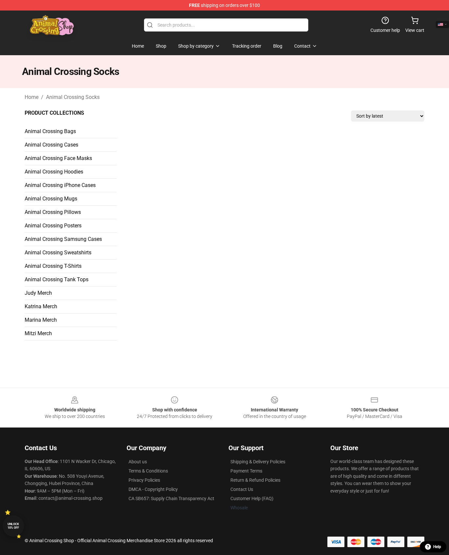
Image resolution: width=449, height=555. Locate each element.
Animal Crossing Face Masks (58, 158)
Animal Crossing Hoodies (54, 172)
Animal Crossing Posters (53, 225)
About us (138, 461)
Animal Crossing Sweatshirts (58, 252)
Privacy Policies (144, 480)
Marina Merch (41, 320)
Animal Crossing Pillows (53, 212)
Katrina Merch (41, 306)
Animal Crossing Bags (50, 131)
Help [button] (437, 546)
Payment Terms (246, 471)
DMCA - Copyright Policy (153, 489)
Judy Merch (38, 293)
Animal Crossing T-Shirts (53, 266)
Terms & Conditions (148, 471)
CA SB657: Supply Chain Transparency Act (171, 498)
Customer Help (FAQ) (251, 498)
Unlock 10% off (13, 525)
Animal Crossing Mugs (51, 199)
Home (31, 97)
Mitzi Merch (38, 333)
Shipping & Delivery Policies (257, 461)
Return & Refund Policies (255, 480)
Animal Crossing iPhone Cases (60, 185)
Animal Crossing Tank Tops (56, 279)
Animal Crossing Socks (73, 97)
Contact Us (241, 489)
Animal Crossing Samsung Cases (63, 239)
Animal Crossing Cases (51, 145)
